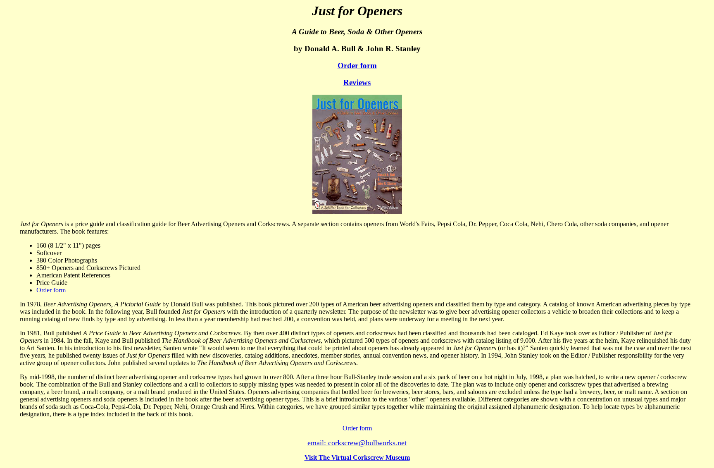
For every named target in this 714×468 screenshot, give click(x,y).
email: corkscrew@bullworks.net (357, 443)
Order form (357, 65)
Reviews (357, 82)
